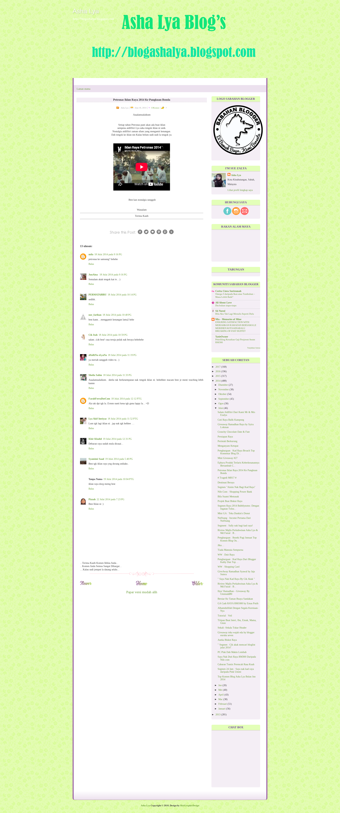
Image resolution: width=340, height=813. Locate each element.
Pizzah (92, 499)
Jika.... (221, 545)
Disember (223, 385)
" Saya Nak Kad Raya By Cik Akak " (236, 579)
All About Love (223, 302)
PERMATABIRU (98, 294)
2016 (218, 371)
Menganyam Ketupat (228, 446)
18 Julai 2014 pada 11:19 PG (122, 355)
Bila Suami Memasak (228, 496)
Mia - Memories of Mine (228, 319)
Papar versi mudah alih (141, 592)
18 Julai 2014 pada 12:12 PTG (126, 398)
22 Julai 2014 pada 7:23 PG (110, 499)
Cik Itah (93, 335)
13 (155, 108)
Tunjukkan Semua (253, 348)
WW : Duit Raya (226, 554)
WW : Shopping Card (228, 566)
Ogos (221, 403)
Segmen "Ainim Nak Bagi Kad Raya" (236, 487)
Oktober (222, 394)
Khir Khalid (95, 439)
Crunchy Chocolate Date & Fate (234, 432)
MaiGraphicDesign (189, 805)
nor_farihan (95, 315)
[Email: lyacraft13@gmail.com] (245, 214)
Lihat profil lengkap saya (240, 190)
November (224, 389)
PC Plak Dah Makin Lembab (232, 652)
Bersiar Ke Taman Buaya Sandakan (235, 598)
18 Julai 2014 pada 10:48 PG (117, 315)
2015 (218, 376)
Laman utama (83, 89)
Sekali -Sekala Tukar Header (232, 627)
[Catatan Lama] (197, 585)
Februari (223, 704)
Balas (91, 264)
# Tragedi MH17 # (227, 477)
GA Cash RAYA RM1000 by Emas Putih (238, 603)
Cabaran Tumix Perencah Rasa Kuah (236, 664)
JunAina (93, 274)
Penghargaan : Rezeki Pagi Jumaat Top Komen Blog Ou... (237, 539)
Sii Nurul (220, 311)
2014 (218, 380)
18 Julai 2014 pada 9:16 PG (108, 254)
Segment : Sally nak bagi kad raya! (235, 525)
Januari (222, 708)
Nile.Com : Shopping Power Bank (235, 491)
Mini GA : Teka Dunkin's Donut (234, 513)
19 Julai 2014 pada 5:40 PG (119, 459)
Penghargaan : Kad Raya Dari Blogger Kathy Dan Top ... (237, 560)
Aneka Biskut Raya (227, 640)
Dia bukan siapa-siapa (225, 305)
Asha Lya (86, 11)
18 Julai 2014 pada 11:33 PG (117, 375)
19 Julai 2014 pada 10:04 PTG (118, 479)
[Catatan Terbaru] (86, 585)
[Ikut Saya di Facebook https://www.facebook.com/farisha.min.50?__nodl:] (227, 214)
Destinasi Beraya (226, 482)
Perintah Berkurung (227, 441)
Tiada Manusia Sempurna (230, 550)
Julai (221, 408)
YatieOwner (221, 336)
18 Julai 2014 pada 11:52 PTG (123, 418)
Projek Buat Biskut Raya (230, 501)
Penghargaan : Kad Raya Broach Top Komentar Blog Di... (236, 452)
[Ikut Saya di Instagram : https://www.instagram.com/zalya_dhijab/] (236, 214)
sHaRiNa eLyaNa (98, 355)
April (221, 694)
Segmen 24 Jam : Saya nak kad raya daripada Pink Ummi (236, 670)
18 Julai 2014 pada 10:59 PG (113, 335)
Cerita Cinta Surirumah (228, 291)
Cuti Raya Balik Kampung (231, 419)
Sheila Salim (95, 375)
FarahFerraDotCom (99, 398)
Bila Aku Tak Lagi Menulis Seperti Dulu (234, 314)
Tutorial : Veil (225, 615)
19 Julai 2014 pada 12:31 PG (117, 439)
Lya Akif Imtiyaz (98, 418)
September (224, 399)
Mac (220, 699)
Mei (220, 690)
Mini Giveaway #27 (227, 458)
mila (91, 254)
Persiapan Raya (225, 436)
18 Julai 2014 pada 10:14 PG (122, 294)
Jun (220, 685)
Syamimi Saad (96, 459)
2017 (218, 366)
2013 (218, 714)
